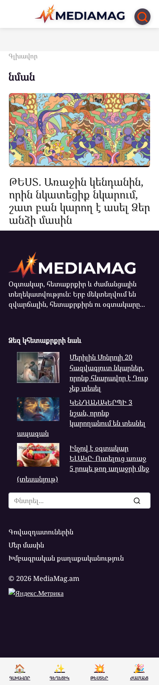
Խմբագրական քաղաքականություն (66, 558)
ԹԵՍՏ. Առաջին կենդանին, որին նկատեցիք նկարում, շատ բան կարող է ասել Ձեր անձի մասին (79, 200)
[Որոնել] (136, 500)
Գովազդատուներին (40, 531)
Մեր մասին (26, 545)
